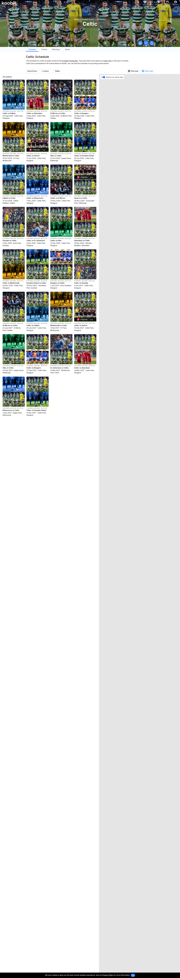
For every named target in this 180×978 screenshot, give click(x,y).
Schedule (32, 49)
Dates (57, 71)
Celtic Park (107, 61)
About (67, 49)
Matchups (56, 49)
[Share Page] (151, 43)
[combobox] (33, 71)
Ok (133, 975)
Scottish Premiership (70, 61)
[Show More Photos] (140, 43)
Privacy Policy (107, 975)
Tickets (44, 49)
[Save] (146, 43)
